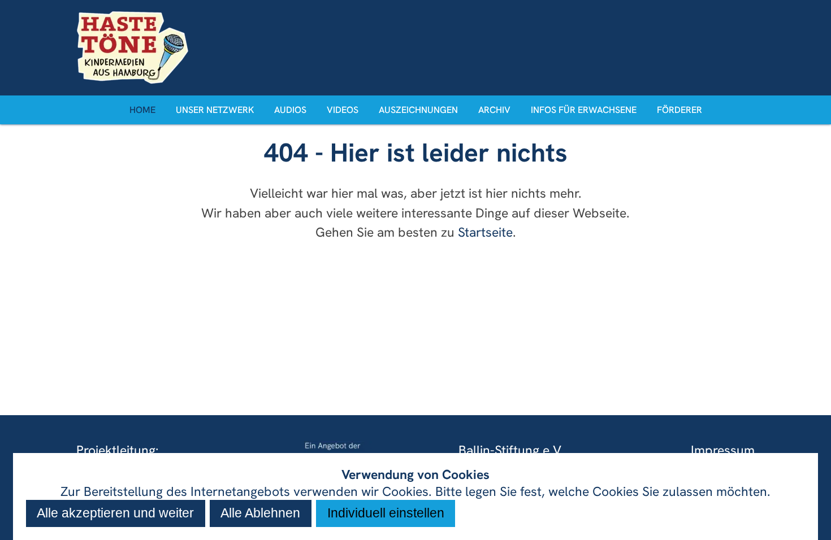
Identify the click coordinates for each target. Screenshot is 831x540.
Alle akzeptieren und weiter (115, 513)
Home (142, 110)
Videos (342, 110)
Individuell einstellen (385, 513)
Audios (290, 110)
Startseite (485, 232)
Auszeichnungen (418, 110)
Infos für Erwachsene (584, 110)
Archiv (494, 110)
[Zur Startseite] (415, 47)
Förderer (679, 110)
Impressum (723, 450)
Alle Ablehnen (260, 513)
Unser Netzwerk (215, 110)
